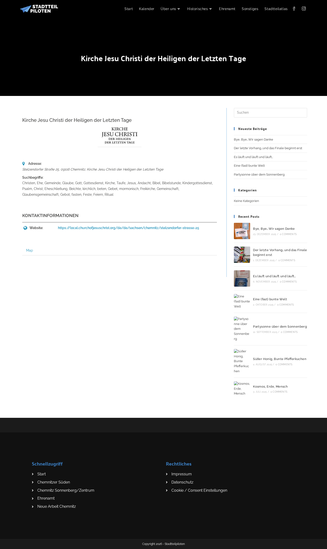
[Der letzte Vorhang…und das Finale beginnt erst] (242, 255)
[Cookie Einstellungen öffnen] (10, 543)
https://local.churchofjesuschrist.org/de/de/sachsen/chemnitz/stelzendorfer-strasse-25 (128, 228)
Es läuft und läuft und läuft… (253, 157)
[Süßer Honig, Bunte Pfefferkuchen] (242, 361)
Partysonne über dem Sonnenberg (259, 174)
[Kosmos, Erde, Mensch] (242, 388)
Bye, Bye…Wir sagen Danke (253, 139)
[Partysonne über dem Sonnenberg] (242, 329)
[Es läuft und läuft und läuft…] (242, 278)
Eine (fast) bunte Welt (249, 165)
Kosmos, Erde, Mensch (270, 386)
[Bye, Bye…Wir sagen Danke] (242, 231)
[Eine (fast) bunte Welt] (242, 301)
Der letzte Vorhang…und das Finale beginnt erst (268, 148)
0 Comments (288, 234)
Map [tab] (29, 250)
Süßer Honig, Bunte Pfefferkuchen (279, 359)
